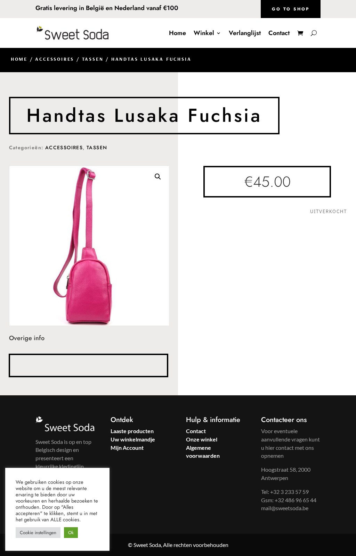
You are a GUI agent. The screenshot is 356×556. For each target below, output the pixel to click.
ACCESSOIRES (54, 59)
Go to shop (290, 9)
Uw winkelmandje (133, 439)
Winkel (204, 32)
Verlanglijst (245, 32)
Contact (279, 32)
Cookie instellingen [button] (38, 532)
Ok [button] (71, 532)
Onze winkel (201, 439)
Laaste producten (132, 431)
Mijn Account (127, 447)
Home (177, 32)
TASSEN (93, 59)
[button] (158, 176)
